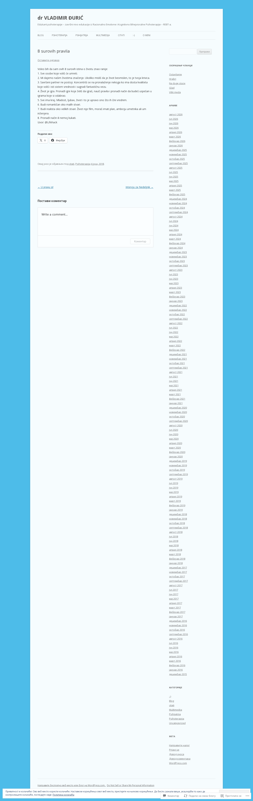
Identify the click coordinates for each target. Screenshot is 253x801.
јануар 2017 (176, 616)
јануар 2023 (176, 301)
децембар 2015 (178, 674)
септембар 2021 (178, 367)
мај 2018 (174, 545)
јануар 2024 (176, 247)
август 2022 (175, 323)
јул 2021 (173, 376)
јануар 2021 (176, 403)
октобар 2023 (177, 261)
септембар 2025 (178, 163)
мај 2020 (174, 438)
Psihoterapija (59, 35)
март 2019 (175, 501)
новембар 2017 (178, 572)
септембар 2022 (178, 318)
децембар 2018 (178, 514)
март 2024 (175, 238)
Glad (171, 87)
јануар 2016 (176, 669)
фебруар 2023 (177, 296)
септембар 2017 (178, 581)
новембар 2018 (178, 518)
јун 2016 (173, 647)
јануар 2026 (176, 145)
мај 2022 (174, 336)
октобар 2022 (177, 314)
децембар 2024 (178, 198)
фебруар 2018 (177, 558)
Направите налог (179, 745)
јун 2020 (173, 434)
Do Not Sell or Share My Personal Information (130, 785)
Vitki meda (175, 92)
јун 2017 (173, 594)
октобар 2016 (177, 629)
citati (121, 35)
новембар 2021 (178, 358)
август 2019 (175, 478)
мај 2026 (174, 127)
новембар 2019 (178, 465)
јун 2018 (173, 541)
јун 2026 (173, 123)
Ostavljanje (175, 74)
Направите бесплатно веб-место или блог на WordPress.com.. (72, 785)
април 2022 (175, 341)
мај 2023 (174, 283)
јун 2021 (173, 381)
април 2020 (175, 443)
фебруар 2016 (177, 665)
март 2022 (175, 345)
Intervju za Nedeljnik (139, 187)
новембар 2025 (178, 154)
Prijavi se (174, 749)
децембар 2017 (178, 567)
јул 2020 (173, 430)
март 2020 (175, 447)
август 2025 (175, 167)
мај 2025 (174, 181)
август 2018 (175, 532)
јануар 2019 (176, 509)
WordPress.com (178, 763)
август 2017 (175, 585)
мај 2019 (174, 492)
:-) (134, 35)
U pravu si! (45, 187)
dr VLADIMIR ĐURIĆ (60, 17)
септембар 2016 (178, 634)
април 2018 (175, 549)
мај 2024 (174, 230)
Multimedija (103, 35)
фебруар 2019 (177, 505)
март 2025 (175, 190)
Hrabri (172, 79)
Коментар (140, 241)
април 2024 (175, 234)
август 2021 (175, 372)
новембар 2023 (178, 256)
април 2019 (175, 496)
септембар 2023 (178, 265)
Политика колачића (63, 794)
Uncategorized (177, 723)
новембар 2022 (178, 310)
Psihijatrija (82, 35)
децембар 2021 (178, 354)
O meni (146, 35)
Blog (41, 35)
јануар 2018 (176, 563)
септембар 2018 (178, 527)
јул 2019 (173, 483)
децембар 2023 (178, 252)
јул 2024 (173, 221)
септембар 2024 (178, 212)
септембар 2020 (178, 421)
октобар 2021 (177, 363)
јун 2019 (173, 487)
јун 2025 (173, 176)
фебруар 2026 (177, 141)
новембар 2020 (178, 412)
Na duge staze (177, 83)
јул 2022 (173, 327)
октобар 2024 (177, 207)
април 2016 (175, 656)
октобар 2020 (177, 416)
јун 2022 (173, 332)
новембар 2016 (178, 625)
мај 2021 (174, 385)
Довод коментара (179, 758)
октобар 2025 (177, 158)
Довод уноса (176, 754)
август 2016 (175, 638)
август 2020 (175, 425)
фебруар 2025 (177, 194)
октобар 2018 (177, 523)
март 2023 (175, 292)
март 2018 (175, 554)
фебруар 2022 (177, 350)
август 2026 (175, 114)
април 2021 (175, 390)
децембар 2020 (178, 407)
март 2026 (175, 136)
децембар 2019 (178, 461)
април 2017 (175, 603)
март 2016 (175, 661)
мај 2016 (174, 652)
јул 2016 (173, 643)
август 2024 (175, 216)
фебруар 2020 (177, 452)
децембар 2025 (178, 150)
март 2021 (175, 394)
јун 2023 (173, 278)
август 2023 (175, 270)
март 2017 (175, 607)
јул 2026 (173, 119)
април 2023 (175, 287)
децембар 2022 (178, 305)
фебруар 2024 (177, 243)
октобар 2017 (177, 576)
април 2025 (175, 185)
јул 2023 (173, 274)
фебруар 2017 (177, 612)
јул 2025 (173, 172)
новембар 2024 (178, 203)
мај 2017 (174, 598)
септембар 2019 (178, 474)
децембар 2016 (178, 621)
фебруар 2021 (177, 398)
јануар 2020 (176, 456)
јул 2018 (173, 536)
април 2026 (175, 132)
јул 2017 (173, 589)
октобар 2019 (177, 469)
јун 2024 (173, 225)
